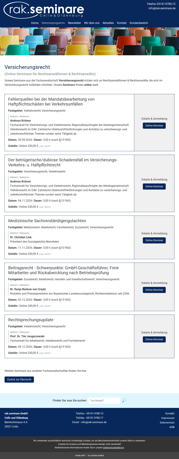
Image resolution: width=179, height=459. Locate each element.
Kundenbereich (139, 23)
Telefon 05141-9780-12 (161, 4)
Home (34, 23)
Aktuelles (108, 23)
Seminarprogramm (53, 23)
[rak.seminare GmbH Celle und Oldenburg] (43, 16)
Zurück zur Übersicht (19, 379)
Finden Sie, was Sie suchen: (70, 400)
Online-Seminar (154, 125)
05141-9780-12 (95, 413)
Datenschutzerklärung (113, 447)
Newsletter (74, 23)
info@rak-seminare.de (162, 8)
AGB (171, 427)
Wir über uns (91, 23)
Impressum (167, 418)
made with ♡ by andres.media (89, 455)
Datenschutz (167, 422)
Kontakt (122, 23)
